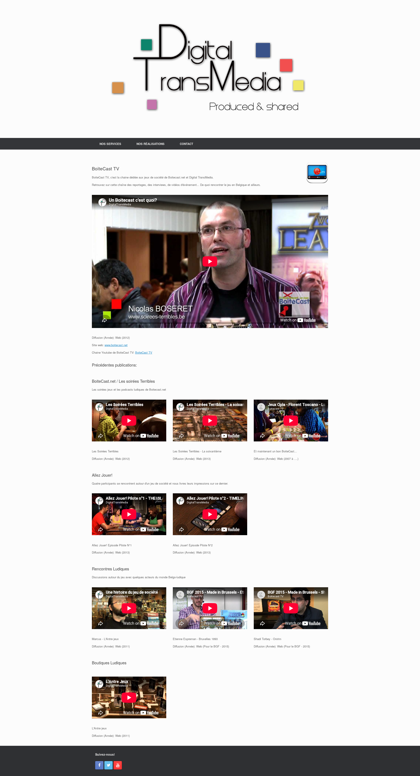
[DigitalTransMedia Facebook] (99, 765)
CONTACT (186, 144)
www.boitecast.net (116, 345)
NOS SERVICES (110, 144)
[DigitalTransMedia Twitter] (108, 765)
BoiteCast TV (143, 352)
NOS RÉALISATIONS (150, 144)
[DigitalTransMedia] (210, 69)
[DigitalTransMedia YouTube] (118, 765)
